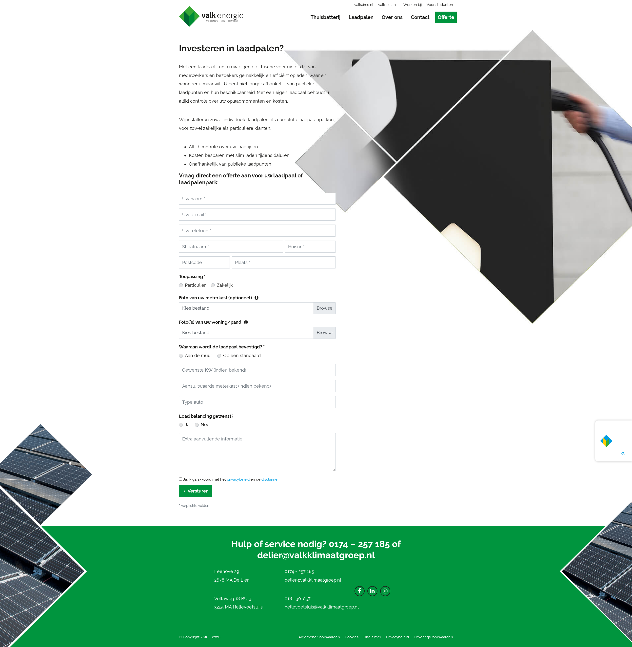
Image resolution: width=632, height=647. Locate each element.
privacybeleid (238, 479)
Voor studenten (440, 4)
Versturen (198, 491)
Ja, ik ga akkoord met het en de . (230, 479)
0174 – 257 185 (359, 544)
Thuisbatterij (325, 17)
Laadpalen (361, 17)
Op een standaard (242, 355)
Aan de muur (198, 355)
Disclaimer (372, 637)
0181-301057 (298, 598)
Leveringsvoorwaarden (433, 637)
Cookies (351, 637)
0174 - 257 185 (299, 571)
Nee (205, 424)
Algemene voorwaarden (319, 637)
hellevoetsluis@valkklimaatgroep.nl (322, 606)
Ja (187, 424)
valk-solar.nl (388, 4)
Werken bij (412, 4)
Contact (420, 17)
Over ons (392, 17)
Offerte (446, 17)
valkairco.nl (363, 4)
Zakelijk (225, 285)
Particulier (195, 285)
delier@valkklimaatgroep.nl (316, 555)
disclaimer (269, 479)
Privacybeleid (397, 637)
